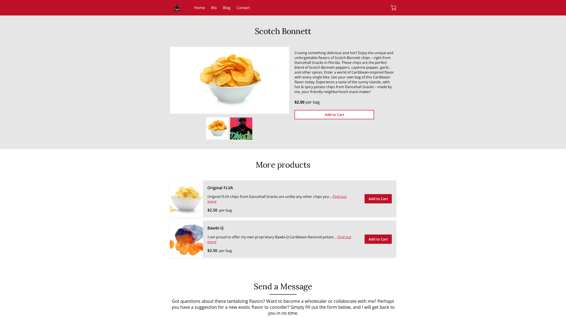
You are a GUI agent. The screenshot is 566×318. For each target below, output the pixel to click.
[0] (393, 7)
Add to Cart (334, 114)
